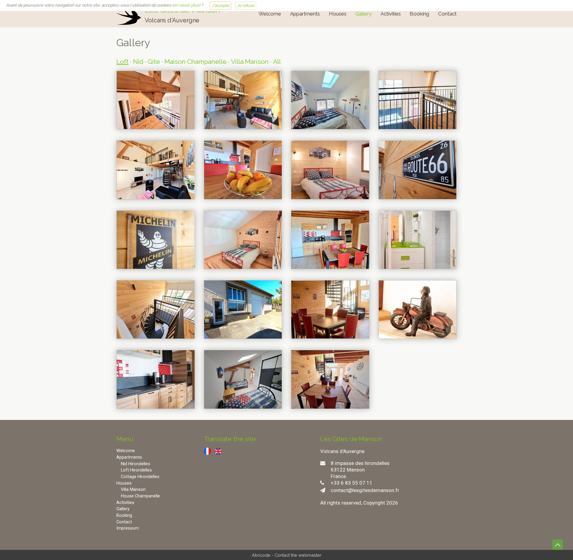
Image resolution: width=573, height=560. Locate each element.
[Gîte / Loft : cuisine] (155, 379)
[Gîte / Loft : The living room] (330, 379)
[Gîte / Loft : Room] (330, 169)
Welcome (269, 14)
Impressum (127, 528)
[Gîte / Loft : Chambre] (243, 379)
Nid (138, 61)
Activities (391, 14)
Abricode (261, 555)
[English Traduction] (218, 451)
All (277, 61)
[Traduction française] (207, 451)
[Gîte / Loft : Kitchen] (243, 169)
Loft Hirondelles (136, 470)
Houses (337, 14)
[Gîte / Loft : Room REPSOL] (243, 239)
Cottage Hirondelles (140, 476)
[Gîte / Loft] (155, 100)
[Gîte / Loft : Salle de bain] (417, 239)
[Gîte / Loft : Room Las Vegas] (330, 100)
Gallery (363, 14)
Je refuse (245, 5)
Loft (122, 61)
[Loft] (243, 309)
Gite (154, 61)
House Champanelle (140, 496)
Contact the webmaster (298, 555)
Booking (419, 14)
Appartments (305, 14)
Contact (447, 14)
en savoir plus (186, 5)
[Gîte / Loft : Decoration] (417, 169)
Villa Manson (250, 61)
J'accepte (220, 5)
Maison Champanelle (195, 61)
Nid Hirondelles (135, 463)
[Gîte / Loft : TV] (243, 100)
